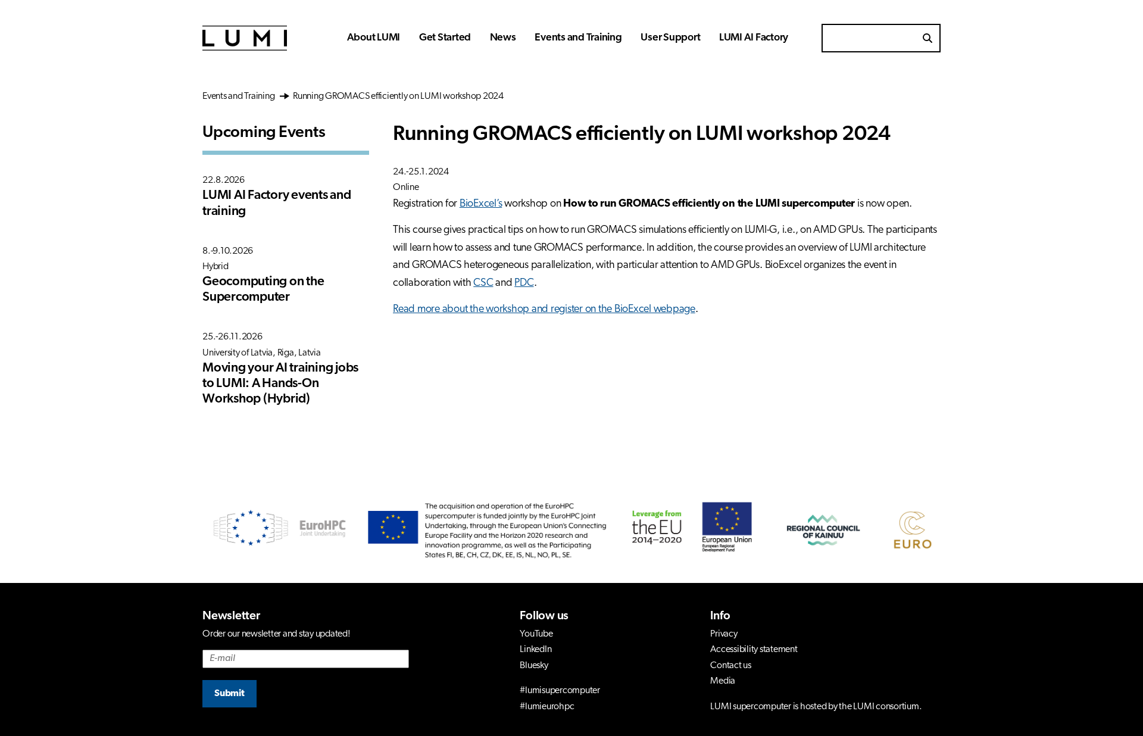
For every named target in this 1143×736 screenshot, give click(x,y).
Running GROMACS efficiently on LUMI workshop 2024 (397, 96)
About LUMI (374, 38)
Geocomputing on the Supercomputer (263, 290)
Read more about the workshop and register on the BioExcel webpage (544, 309)
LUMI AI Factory (753, 38)
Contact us (730, 665)
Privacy (723, 634)
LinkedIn (535, 649)
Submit (229, 693)
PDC (523, 283)
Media (722, 681)
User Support (670, 38)
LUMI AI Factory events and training (276, 203)
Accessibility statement (753, 649)
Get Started (445, 38)
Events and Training (578, 38)
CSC (483, 283)
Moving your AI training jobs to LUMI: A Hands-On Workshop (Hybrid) (280, 384)
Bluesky (534, 665)
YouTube (536, 634)
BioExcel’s (481, 204)
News (503, 38)
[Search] (927, 38)
